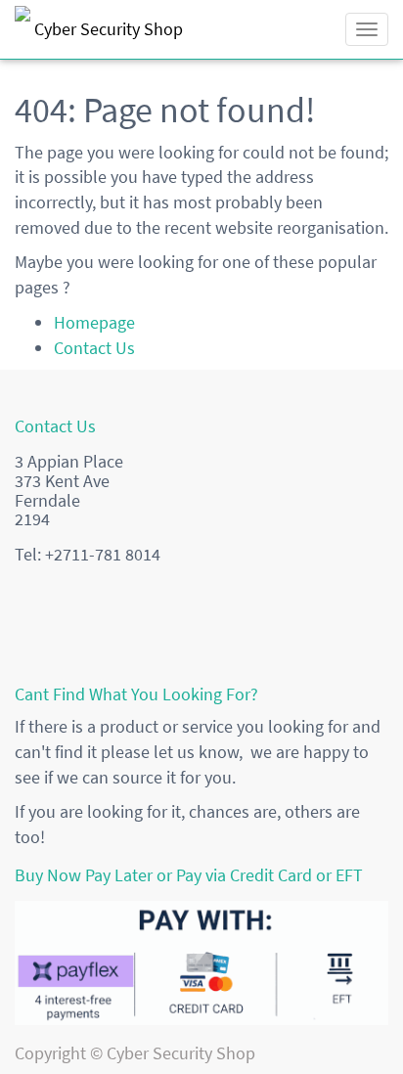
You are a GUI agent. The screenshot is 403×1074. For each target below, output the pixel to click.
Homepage (94, 322)
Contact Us (94, 347)
